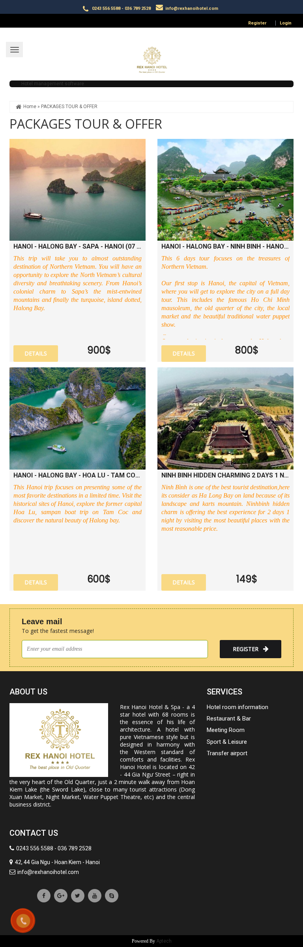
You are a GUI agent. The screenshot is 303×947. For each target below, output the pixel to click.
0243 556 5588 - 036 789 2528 (121, 8)
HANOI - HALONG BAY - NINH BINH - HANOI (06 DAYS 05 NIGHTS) (225, 246)
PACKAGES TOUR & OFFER (69, 106)
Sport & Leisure (227, 741)
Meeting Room (226, 730)
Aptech (164, 941)
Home (29, 106)
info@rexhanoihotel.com (191, 8)
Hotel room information (237, 707)
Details (35, 353)
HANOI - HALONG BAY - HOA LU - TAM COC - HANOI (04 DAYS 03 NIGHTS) (77, 475)
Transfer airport (227, 753)
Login (286, 23)
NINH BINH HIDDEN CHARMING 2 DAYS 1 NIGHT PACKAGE (225, 475)
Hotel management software (52, 83)
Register (257, 23)
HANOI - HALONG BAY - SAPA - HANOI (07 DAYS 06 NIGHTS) (77, 246)
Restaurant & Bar (229, 718)
